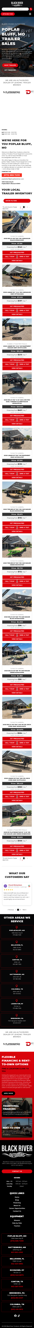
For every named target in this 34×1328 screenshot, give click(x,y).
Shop (17, 1200)
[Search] (30, 9)
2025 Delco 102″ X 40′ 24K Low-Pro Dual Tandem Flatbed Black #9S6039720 (17, 401)
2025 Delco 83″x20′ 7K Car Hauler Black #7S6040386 (17, 617)
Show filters (11, 201)
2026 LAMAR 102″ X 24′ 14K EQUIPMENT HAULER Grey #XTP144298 (17, 347)
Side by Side (17, 1223)
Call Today (10, 256)
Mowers (17, 1220)
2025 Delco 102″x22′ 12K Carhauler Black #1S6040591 (17, 239)
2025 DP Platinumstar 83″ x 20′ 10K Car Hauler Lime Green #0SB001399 (17, 833)
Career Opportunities (17, 1208)
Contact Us (17, 1211)
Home (17, 1197)
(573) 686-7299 (8, 14)
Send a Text (24, 256)
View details (17, 260)
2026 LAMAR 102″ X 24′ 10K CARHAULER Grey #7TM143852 (17, 293)
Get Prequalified (17, 252)
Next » (25, 910)
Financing (17, 1203)
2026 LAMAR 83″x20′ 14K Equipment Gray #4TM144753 (17, 456)
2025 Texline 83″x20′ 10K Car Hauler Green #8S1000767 (17, 564)
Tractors (17, 1226)
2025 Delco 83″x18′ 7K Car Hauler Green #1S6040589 (17, 671)
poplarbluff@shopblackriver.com (13, 179)
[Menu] (30, 14)
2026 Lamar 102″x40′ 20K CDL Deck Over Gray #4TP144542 (17, 779)
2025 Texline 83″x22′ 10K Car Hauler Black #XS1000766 (17, 510)
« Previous (10, 910)
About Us (17, 1205)
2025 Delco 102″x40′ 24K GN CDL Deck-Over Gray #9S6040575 (17, 725)
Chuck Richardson (15, 885)
